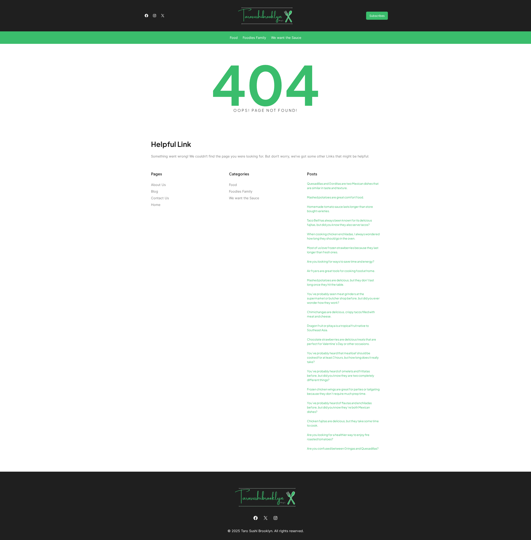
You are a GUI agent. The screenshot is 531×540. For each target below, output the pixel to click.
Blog (154, 191)
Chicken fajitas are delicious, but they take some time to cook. (343, 423)
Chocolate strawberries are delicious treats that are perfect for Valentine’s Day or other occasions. (341, 341)
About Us (158, 185)
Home (155, 205)
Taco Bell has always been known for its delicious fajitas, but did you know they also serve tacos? (339, 222)
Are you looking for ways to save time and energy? (340, 261)
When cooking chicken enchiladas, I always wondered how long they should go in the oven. (343, 236)
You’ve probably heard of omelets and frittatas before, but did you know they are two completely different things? (340, 375)
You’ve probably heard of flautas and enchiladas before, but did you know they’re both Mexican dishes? (339, 407)
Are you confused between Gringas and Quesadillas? (343, 448)
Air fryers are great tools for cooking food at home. (341, 271)
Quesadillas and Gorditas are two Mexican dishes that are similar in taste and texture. (343, 186)
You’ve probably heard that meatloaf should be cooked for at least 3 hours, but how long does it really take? (343, 357)
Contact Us (160, 198)
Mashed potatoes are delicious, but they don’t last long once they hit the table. (340, 282)
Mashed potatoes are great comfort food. (335, 197)
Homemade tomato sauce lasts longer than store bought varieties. (340, 209)
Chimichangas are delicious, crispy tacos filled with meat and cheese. (341, 314)
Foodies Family (240, 191)
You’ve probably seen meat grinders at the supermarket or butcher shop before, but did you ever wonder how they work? (343, 298)
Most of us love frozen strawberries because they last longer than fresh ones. (342, 250)
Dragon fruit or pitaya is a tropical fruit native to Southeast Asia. (338, 328)
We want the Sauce (244, 198)
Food (233, 185)
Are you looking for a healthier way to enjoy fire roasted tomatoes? (338, 437)
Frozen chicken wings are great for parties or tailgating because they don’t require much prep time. (343, 391)
